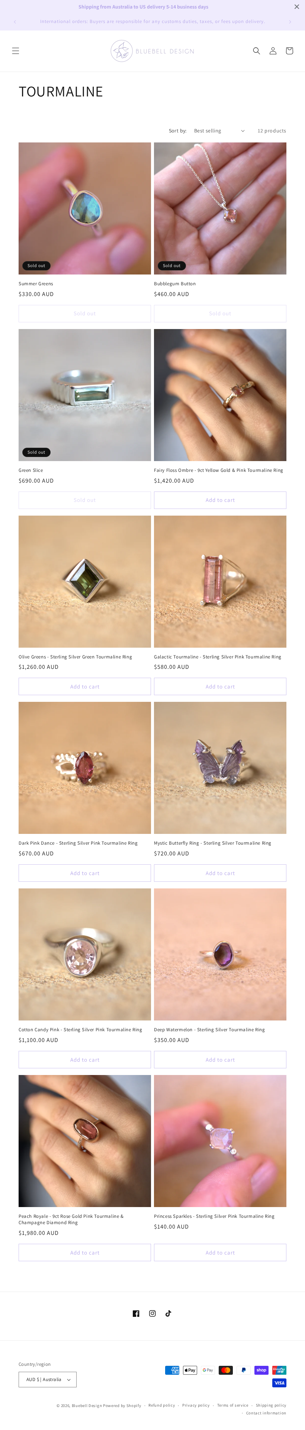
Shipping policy (271, 1405)
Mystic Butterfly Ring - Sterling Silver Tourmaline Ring (213, 843)
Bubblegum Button (175, 284)
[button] (15, 51)
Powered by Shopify (122, 1405)
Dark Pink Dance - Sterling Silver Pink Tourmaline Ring (78, 843)
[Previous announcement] (15, 22)
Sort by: (178, 130)
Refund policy (161, 1405)
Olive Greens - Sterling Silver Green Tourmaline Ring (75, 657)
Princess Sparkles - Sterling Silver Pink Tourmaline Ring (214, 1216)
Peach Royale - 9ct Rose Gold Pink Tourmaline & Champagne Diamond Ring (71, 1219)
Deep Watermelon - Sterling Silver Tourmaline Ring (209, 1030)
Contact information (266, 1413)
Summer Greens (36, 284)
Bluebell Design (87, 1405)
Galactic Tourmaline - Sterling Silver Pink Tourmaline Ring (218, 657)
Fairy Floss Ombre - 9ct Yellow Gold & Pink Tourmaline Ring (218, 470)
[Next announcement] (290, 22)
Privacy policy (196, 1405)
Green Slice (31, 470)
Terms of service (232, 1405)
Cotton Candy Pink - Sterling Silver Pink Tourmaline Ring (80, 1030)
